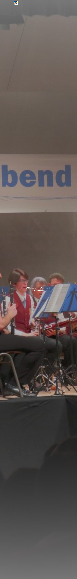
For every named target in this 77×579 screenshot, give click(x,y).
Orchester (47, 2)
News (39, 2)
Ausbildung (51, 2)
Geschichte (56, 2)
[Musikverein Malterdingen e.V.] (16, 3)
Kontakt (61, 2)
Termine (42, 2)
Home (37, 2)
